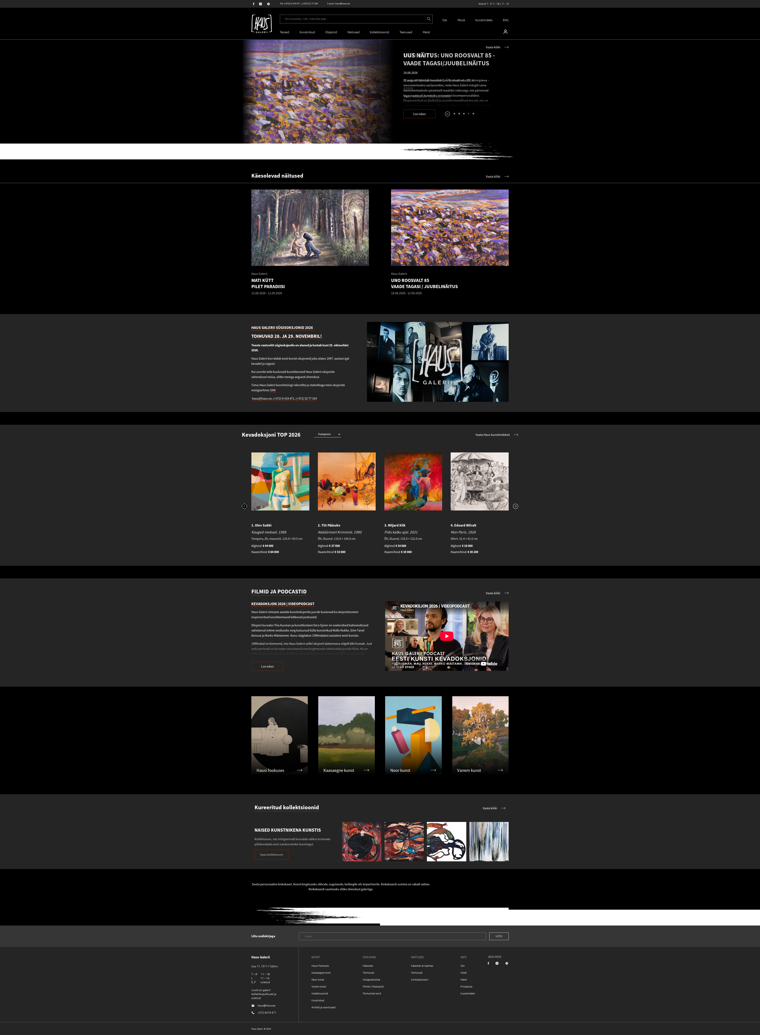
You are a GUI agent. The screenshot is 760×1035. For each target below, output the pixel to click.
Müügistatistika (371, 979)
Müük (461, 20)
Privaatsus (466, 986)
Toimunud (368, 972)
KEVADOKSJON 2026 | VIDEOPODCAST (282, 603)
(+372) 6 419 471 (292, 3)
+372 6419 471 (267, 1012)
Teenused (406, 32)
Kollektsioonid (379, 32)
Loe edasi (419, 114)
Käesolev (368, 965)
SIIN (273, 390)
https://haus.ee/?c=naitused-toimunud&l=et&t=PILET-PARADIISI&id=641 (318, 92)
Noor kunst (318, 979)
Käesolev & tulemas (422, 965)
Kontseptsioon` (420, 979)
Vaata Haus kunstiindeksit (493, 435)
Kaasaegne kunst (321, 972)
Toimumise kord (372, 993)
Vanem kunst (319, 986)
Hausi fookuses (320, 965)
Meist (464, 979)
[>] (513, 507)
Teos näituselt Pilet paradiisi (426, 96)
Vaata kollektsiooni (271, 854)
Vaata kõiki (493, 47)
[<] (246, 507)
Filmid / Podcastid (373, 986)
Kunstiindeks (483, 20)
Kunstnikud (307, 32)
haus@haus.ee (342, 3)
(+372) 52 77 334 (310, 3)
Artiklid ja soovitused (323, 1007)
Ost (444, 20)
